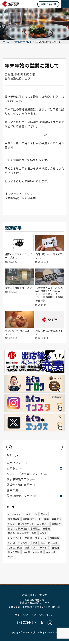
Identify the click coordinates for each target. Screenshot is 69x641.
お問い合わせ (48, 4)
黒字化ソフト (17, 463)
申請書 (28, 538)
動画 (35, 542)
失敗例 (43, 533)
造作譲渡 (54, 538)
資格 (10, 528)
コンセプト (42, 523)
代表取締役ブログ (22, 41)
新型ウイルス (15, 538)
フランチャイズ (41, 547)
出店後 (46, 528)
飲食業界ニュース (32, 519)
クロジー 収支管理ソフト (21, 523)
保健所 (55, 547)
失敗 (34, 533)
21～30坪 (50, 552)
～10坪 (26, 552)
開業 (46, 519)
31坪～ (11, 557)
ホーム (6, 41)
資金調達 (56, 523)
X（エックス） (15, 514)
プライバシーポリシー (44, 615)
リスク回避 (13, 552)
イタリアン (31, 514)
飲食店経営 (13, 519)
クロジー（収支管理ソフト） (27, 474)
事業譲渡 (35, 528)
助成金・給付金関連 (21, 484)
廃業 (27, 547)
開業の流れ (15, 490)
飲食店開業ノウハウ (21, 496)
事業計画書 (21, 528)
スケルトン (41, 538)
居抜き (44, 514)
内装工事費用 (15, 547)
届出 (43, 542)
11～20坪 (37, 552)
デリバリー (24, 542)
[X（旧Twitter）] (42, 623)
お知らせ (14, 468)
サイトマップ (21, 615)
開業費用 (56, 519)
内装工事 (53, 542)
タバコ (11, 542)
